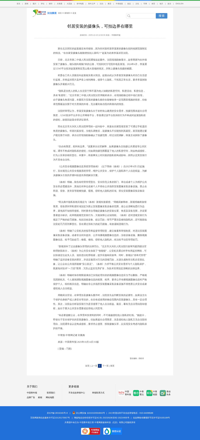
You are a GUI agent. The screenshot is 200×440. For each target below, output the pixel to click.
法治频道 (52, 13)
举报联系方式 (98, 393)
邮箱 (40, 397)
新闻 (26, 4)
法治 (101, 4)
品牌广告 (31, 397)
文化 (137, 4)
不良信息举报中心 (77, 393)
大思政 (69, 4)
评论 (42, 4)
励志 (129, 4)
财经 (50, 4)
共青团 (59, 4)
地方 (161, 4)
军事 (145, 4)
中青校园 (119, 4)
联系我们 (51, 393)
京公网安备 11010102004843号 (90, 413)
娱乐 (169, 4)
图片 (34, 4)
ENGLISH (179, 4)
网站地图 (50, 397)
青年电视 (80, 4)
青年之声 (91, 4)
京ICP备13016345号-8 (57, 413)
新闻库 (67, 13)
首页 (18, 4)
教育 (109, 4)
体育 (153, 4)
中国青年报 (115, 35)
